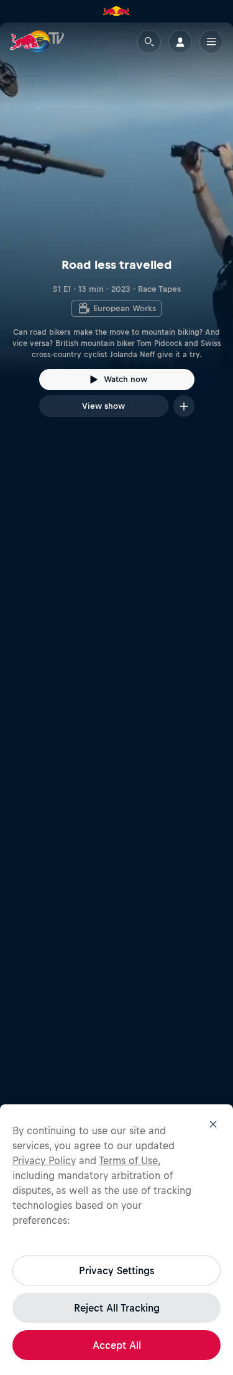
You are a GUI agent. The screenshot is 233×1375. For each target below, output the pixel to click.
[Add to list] (183, 406)
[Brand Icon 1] (116, 11)
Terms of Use (128, 1160)
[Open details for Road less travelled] (116, 230)
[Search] (149, 42)
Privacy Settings (116, 1270)
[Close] (213, 1124)
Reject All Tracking (117, 1307)
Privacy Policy (44, 1160)
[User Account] (180, 42)
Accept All (117, 1345)
